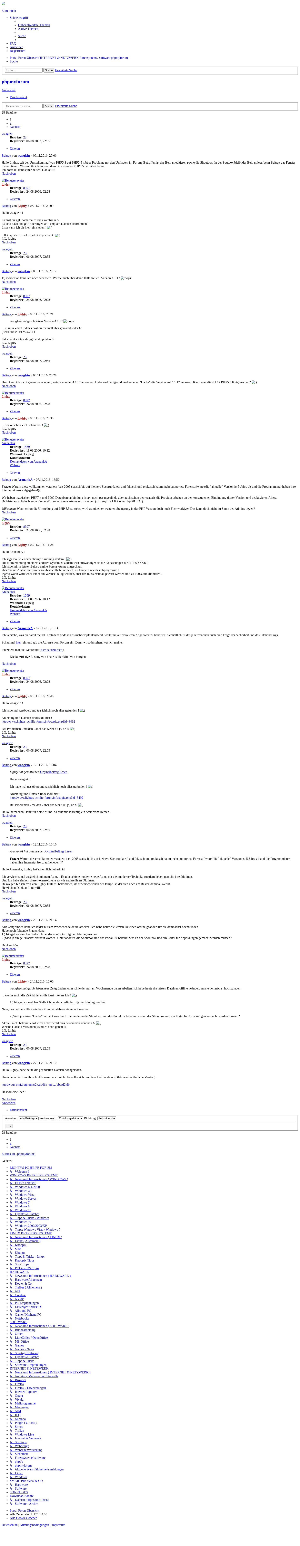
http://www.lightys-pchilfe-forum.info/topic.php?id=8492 (38, 721)
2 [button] (10, 123)
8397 (26, 188)
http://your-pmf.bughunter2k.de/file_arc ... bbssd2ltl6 (36, 1084)
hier (18, 642)
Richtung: (90, 1118)
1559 (26, 446)
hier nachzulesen (51, 649)
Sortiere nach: (48, 1118)
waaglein (7, 133)
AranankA (8, 443)
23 (25, 137)
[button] (15, 126)
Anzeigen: (12, 1118)
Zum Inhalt (9, 10)
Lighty (6, 184)
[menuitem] (34, 25)
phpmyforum (15, 81)
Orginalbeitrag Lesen (53, 772)
